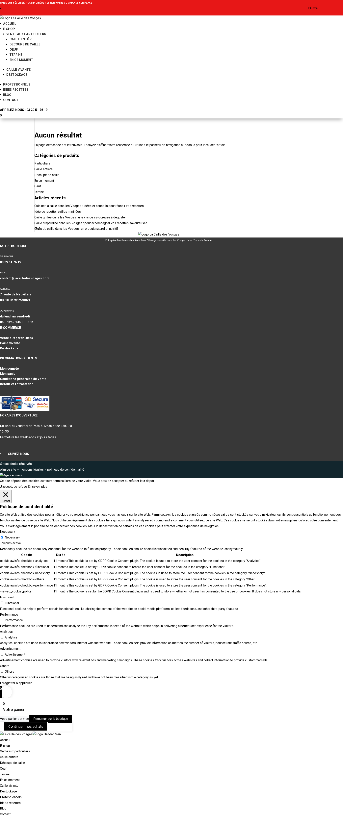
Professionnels (16, 84)
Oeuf (14, 49)
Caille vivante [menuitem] (9, 785)
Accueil (9, 24)
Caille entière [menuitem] (9, 757)
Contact (10, 100)
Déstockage (16, 75)
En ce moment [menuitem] (10, 780)
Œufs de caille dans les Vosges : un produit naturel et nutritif (76, 229)
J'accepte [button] (6, 486)
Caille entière (21, 39)
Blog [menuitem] (3, 808)
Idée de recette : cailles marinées (57, 211)
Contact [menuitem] (5, 814)
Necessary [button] (7, 532)
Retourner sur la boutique (50, 719)
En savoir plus (37, 486)
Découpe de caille (25, 44)
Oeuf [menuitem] (3, 768)
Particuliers (42, 163)
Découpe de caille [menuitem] (12, 763)
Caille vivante (18, 69)
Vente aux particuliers (26, 34)
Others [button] (4, 666)
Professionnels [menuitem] (11, 797)
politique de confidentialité (65, 469)
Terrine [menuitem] (5, 774)
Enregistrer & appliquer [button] (16, 683)
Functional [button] (7, 597)
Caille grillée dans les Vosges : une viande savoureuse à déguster (80, 217)
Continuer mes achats (25, 726)
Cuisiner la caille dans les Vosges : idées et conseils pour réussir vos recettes (89, 206)
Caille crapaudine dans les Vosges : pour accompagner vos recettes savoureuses (90, 223)
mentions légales (32, 469)
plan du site (8, 469)
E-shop (9, 29)
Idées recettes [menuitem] (10, 803)
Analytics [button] (6, 632)
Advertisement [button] (10, 649)
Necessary (12, 537)
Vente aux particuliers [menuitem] (15, 751)
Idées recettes (15, 89)
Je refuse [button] (20, 486)
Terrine (16, 55)
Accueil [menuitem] (5, 740)
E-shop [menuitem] (5, 746)
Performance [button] (9, 614)
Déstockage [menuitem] (8, 791)
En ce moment (21, 60)
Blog (7, 95)
